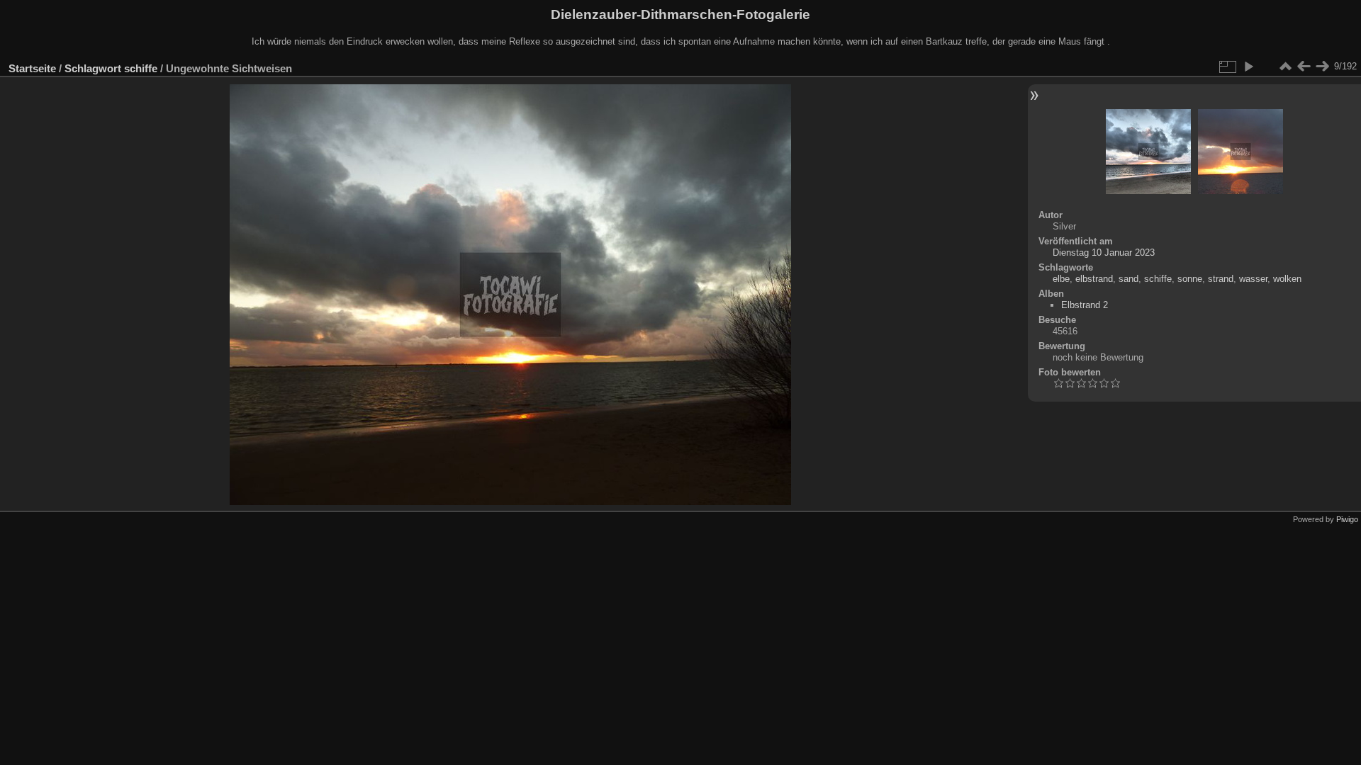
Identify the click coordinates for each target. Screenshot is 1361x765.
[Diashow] (1248, 66)
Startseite (32, 68)
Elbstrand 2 (1084, 305)
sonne (1189, 278)
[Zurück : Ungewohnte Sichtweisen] (1303, 66)
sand (1128, 278)
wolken (1287, 278)
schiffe (140, 68)
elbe (1061, 278)
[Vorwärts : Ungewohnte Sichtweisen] (1322, 66)
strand (1220, 278)
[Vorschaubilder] (1285, 66)
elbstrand (1094, 278)
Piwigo (1347, 519)
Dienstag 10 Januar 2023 (1104, 252)
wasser (1253, 278)
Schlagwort (93, 68)
